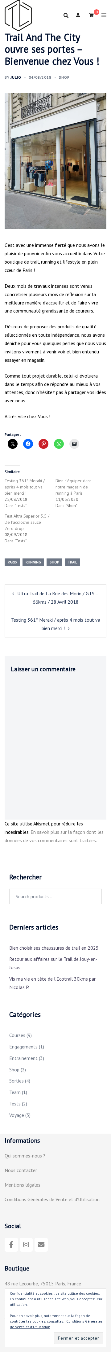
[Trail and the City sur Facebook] (11, 1245)
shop (54, 562)
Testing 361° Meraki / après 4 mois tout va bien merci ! (25, 487)
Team (15, 1092)
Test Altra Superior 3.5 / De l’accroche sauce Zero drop (27, 522)
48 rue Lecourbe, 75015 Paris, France (43, 1283)
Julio (16, 77)
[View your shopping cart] (91, 15)
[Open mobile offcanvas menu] (103, 15)
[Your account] (78, 15)
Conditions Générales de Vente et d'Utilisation (52, 1199)
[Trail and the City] (18, 15)
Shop (64, 77)
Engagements (23, 1047)
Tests (15, 1103)
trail (72, 562)
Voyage (16, 1115)
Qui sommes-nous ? (25, 1156)
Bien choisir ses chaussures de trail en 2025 (54, 948)
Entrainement (23, 1058)
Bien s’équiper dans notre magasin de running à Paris (74, 487)
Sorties (16, 1081)
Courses (17, 1035)
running (33, 562)
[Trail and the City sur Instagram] (26, 1245)
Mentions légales (22, 1185)
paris (12, 562)
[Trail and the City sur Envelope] (41, 1245)
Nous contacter (21, 1170)
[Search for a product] (66, 15)
